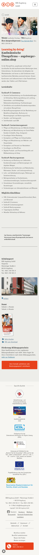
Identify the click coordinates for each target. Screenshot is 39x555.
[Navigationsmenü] (35, 4)
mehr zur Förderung (8, 357)
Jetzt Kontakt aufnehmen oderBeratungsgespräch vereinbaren (19, 365)
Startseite (13, 523)
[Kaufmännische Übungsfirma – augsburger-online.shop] (8, 336)
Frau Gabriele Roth (27, 41)
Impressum (23, 523)
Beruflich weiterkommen (19, 535)
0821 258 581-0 (18, 547)
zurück (7, 15)
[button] (3, 551)
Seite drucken (9, 339)
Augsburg (22, 512)
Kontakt (25, 526)
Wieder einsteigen (19, 540)
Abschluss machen (19, 533)
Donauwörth (12, 514)
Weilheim (29, 512)
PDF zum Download (11, 342)
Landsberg (20, 517)
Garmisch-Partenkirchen (25, 514)
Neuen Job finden (19, 538)
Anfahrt (5, 299)
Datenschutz (15, 526)
